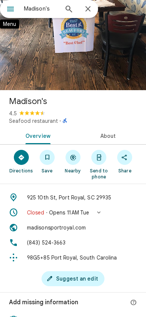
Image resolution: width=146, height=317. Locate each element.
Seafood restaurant (33, 121)
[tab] (36, 135)
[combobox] (41, 8)
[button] (73, 212)
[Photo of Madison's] (73, 45)
